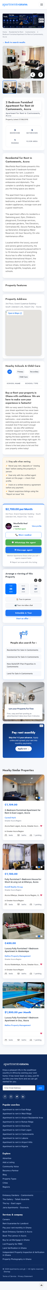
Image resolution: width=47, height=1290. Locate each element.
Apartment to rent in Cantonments (18, 1134)
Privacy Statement (25, 1276)
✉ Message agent (23, 549)
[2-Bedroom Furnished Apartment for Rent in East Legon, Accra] (23, 788)
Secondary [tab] (34, 372)
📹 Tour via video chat (23, 605)
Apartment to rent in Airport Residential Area (23, 1117)
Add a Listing (8, 1162)
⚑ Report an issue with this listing (23, 562)
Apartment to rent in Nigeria (15, 1146)
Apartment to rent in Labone (15, 1138)
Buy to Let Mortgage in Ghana (16, 1240)
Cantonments (30, 32)
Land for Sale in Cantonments (20, 673)
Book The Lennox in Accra (14, 1236)
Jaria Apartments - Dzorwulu (16, 1207)
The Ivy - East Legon (12, 1203)
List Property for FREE (12, 1244)
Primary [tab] (20, 372)
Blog (5, 1174)
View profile (37, 526)
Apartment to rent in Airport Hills (17, 1142)
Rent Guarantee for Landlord (15, 1223)
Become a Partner (11, 1170)
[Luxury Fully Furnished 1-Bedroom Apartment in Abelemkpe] (23, 926)
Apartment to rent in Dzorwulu (16, 1126)
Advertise (7, 1158)
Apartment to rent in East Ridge (17, 1109)
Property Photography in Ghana (17, 1259)
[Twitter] (17, 1096)
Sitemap (7, 1272)
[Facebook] (5, 1096)
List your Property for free (21, 708)
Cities (5, 1183)
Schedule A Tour (23, 612)
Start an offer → (23, 618)
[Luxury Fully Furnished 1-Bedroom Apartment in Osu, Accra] (23, 995)
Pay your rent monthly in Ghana (17, 1227)
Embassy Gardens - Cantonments (18, 1195)
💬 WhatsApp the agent (23, 542)
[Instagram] (11, 1096)
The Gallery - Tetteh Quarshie (16, 1199)
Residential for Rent (16, 32)
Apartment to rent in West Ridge (17, 1113)
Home (5, 32)
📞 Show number (23, 534)
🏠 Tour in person (23, 599)
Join (40, 1087)
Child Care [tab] (23, 377)
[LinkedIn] (23, 1096)
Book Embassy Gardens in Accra (17, 1232)
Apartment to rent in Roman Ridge (18, 1122)
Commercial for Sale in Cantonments (23, 657)
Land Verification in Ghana (15, 1248)
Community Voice (11, 1166)
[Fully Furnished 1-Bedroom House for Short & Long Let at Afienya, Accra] (23, 857)
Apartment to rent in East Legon (17, 1130)
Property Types (9, 1179)
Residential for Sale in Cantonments (22, 650)
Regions (6, 1187)
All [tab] (10, 372)
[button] (40, 74)
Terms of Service (9, 1276)
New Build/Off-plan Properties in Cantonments (21, 665)
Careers (6, 1219)
